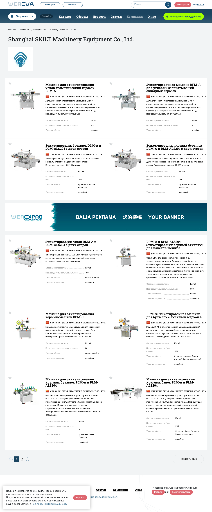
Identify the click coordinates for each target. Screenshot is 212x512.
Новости (99, 16)
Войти (200, 4)
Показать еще (188, 459)
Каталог (65, 16)
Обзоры (82, 16)
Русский (45, 16)
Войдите (158, 492)
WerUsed (72, 4)
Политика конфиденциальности (101, 497)
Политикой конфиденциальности (49, 504)
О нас (152, 16)
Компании (135, 16)
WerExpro (50, 4)
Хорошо (80, 498)
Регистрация (183, 5)
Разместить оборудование (185, 16)
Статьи (116, 16)
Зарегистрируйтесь (181, 492)
